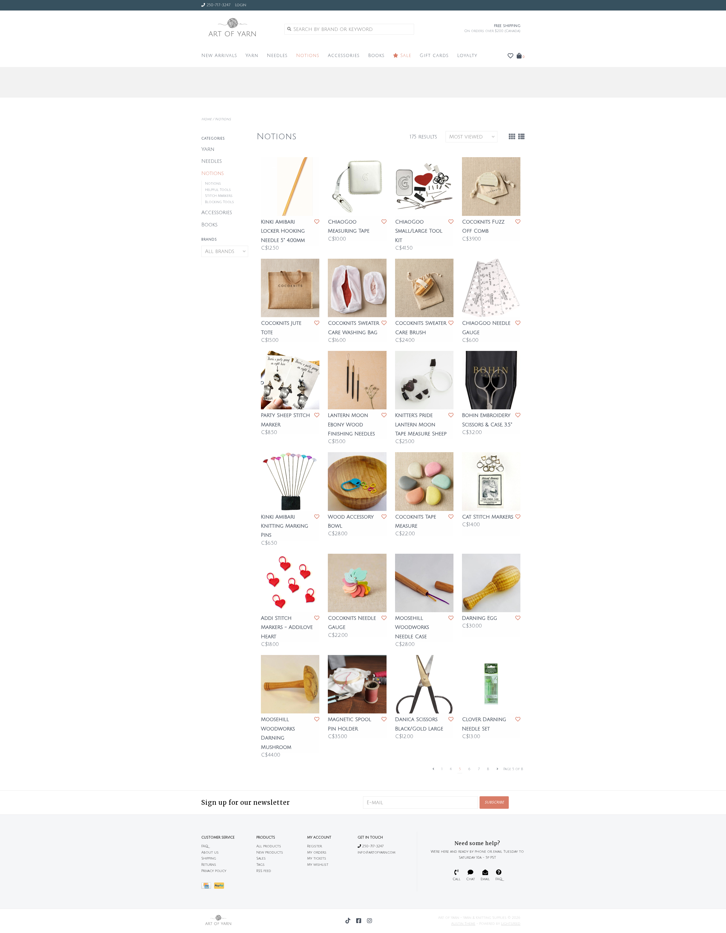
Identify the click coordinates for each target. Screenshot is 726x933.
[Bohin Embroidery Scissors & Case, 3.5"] (491, 380)
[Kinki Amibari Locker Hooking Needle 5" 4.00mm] (290, 186)
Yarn (252, 55)
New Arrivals (219, 55)
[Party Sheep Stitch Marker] (290, 380)
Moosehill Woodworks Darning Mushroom (278, 733)
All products (268, 846)
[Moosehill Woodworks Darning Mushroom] (290, 684)
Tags (260, 865)
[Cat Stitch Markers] (491, 481)
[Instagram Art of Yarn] (369, 921)
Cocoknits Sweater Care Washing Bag (353, 327)
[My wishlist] (510, 56)
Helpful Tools (218, 190)
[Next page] (497, 769)
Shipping (208, 858)
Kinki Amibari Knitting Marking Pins (284, 526)
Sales (261, 858)
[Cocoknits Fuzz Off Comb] (491, 186)
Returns (208, 865)
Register (314, 846)
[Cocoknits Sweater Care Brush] (424, 288)
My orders (316, 852)
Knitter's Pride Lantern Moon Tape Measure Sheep (421, 424)
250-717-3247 (372, 846)
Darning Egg (479, 618)
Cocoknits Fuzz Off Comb (483, 226)
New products (269, 852)
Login (240, 5)
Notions (307, 55)
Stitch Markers (219, 196)
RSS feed (263, 871)
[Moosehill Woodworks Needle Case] (424, 583)
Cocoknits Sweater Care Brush (420, 327)
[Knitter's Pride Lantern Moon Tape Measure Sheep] (424, 380)
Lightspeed (510, 924)
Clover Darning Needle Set (484, 724)
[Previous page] (433, 769)
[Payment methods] (207, 887)
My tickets (316, 858)
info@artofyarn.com (376, 852)
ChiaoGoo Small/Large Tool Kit (418, 231)
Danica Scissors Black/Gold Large (419, 724)
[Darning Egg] (491, 583)
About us (210, 852)
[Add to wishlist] (316, 222)
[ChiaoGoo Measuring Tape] (357, 186)
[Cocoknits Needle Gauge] (357, 583)
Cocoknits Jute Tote (281, 327)
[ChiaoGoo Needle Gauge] (491, 288)
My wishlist (317, 865)
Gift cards (434, 55)
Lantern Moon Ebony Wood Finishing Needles (351, 424)
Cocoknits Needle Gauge (352, 622)
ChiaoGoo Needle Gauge (486, 327)
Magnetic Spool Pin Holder (349, 724)
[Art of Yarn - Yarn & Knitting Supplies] (238, 29)
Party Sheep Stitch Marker (285, 419)
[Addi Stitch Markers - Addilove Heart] (290, 583)
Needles (277, 55)
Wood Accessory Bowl (351, 521)
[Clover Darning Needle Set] (491, 684)
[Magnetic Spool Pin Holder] (357, 684)
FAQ (204, 846)
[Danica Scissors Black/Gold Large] (424, 684)
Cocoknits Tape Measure (415, 521)
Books (376, 55)
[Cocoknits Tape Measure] (424, 481)
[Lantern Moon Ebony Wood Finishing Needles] (357, 380)
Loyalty (467, 55)
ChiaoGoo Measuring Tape (349, 226)
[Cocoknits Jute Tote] (290, 288)
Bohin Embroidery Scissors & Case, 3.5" (487, 419)
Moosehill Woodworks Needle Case (412, 627)
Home (206, 119)
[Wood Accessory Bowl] (357, 481)
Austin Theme (463, 924)
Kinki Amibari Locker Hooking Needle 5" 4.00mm (283, 231)
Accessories (344, 55)
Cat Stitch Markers (487, 517)
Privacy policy (213, 871)
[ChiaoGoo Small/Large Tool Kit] (424, 186)
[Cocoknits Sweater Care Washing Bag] (357, 288)
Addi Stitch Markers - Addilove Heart (287, 627)
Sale (404, 55)
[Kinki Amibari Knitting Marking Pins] (290, 481)
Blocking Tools (219, 202)
